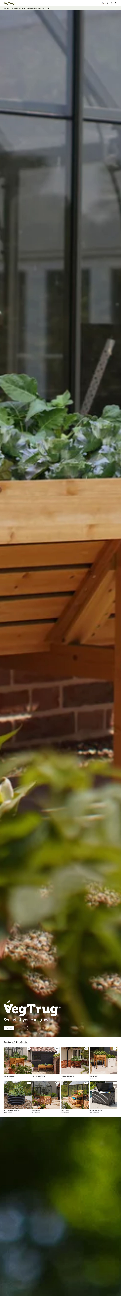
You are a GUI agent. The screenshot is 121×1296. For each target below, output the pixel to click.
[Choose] (28, 1071)
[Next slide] (29, 1060)
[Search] (108, 3)
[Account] (112, 3)
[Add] (86, 1071)
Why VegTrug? (21, 1028)
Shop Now (9, 1028)
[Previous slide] (6, 1060)
